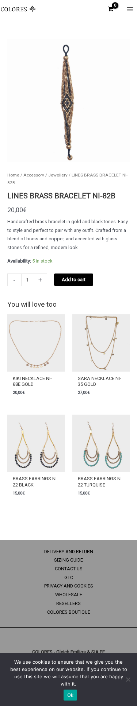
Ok (70, 695)
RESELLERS (68, 603)
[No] (128, 679)
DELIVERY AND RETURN (68, 551)
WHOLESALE (68, 594)
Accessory (33, 175)
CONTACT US (69, 568)
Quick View (35, 366)
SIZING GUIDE (68, 560)
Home (13, 175)
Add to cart (73, 279)
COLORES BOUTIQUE (68, 612)
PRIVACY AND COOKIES (68, 586)
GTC (68, 577)
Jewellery (58, 175)
